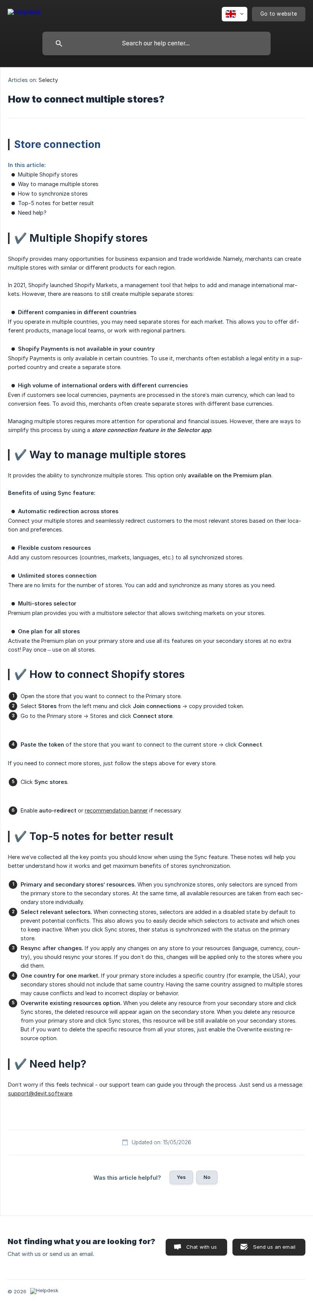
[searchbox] (156, 43)
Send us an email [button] (274, 1247)
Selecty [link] (48, 80)
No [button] (206, 1177)
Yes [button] (181, 1177)
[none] (24, 13)
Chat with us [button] (201, 1247)
